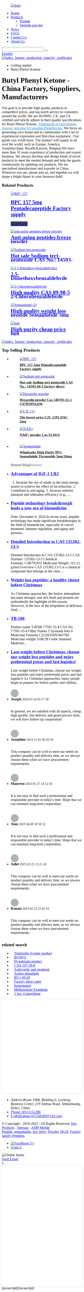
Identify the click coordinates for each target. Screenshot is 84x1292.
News (15, 29)
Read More (19, 224)
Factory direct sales (27, 981)
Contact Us (19, 37)
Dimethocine (53, 128)
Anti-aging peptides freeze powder (41, 239)
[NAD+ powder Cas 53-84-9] (26, 429)
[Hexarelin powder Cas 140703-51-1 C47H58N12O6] (34, 394)
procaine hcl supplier (28, 128)
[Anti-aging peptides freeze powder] (36, 231)
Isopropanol (22, 985)
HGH (64, 1132)
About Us (18, 41)
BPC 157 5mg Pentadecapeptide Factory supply (41, 208)
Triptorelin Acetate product (33, 953)
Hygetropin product (28, 961)
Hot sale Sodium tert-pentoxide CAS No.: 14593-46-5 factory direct (42, 260)
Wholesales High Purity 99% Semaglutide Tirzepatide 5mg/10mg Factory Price (46, 456)
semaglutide (22, 1132)
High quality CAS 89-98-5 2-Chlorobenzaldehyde (40, 294)
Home (15, 13)
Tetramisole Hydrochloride (57, 124)
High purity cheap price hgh (38, 331)
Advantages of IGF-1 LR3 (35, 473)
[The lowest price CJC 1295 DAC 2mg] (27, 411)
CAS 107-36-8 (24, 965)
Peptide (25, 21)
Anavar (7, 128)
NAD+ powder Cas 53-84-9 (40, 435)
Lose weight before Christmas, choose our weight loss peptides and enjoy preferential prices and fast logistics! (45, 656)
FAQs (15, 33)
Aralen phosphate (26, 973)
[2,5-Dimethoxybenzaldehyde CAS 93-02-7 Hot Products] (34, 268)
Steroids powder (31, 25)
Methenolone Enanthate (31, 989)
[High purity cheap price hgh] (15, 323)
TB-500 (18, 618)
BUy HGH (22, 977)
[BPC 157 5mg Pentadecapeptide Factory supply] (19, 194)
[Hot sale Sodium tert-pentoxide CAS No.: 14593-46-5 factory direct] (28, 250)
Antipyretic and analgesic (32, 969)
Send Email (10, 1159)
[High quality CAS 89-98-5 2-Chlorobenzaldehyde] (29, 286)
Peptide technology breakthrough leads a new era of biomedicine (41, 505)
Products (17, 17)
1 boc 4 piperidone (27, 994)
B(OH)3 (20, 957)
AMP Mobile (40, 1128)
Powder (53, 1132)
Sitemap (22, 1128)
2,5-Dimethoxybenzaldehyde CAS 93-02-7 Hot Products (41, 278)
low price (39, 1132)
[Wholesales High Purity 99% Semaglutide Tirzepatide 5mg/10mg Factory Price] (30, 446)
